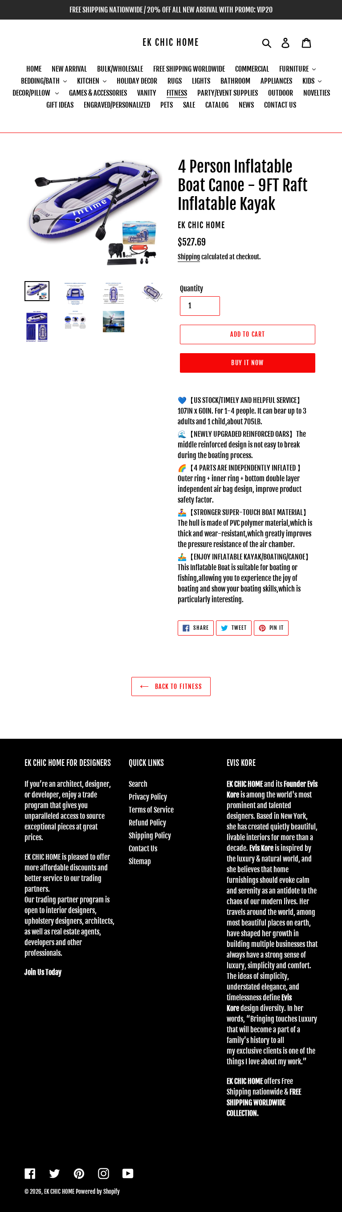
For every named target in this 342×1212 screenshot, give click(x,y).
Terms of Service (151, 809)
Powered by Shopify (98, 1191)
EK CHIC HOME (170, 42)
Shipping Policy (150, 835)
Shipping (189, 257)
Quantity (191, 288)
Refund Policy (147, 822)
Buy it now (247, 362)
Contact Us (143, 848)
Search (138, 784)
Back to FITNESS (178, 686)
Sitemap (140, 861)
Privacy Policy (148, 797)
